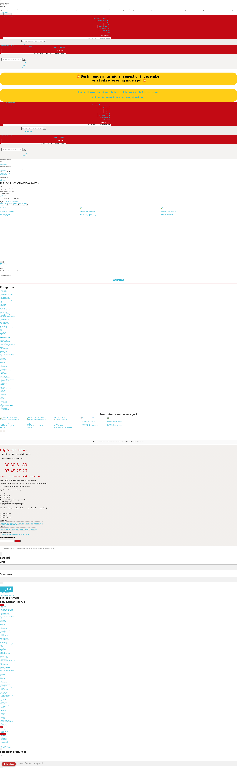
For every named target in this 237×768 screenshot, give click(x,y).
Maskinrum (2, 308)
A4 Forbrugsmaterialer (5, 325)
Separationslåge (3, 312)
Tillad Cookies (8, 14)
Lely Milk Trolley (3, 402)
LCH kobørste (3, 400)
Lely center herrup (9, 16)
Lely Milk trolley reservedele (6, 405)
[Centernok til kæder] (119, 418)
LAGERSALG (2, 427)
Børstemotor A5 (3, 352)
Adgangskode (7, 573)
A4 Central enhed (4, 322)
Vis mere (82, 213)
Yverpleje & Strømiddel (5, 377)
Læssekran (2, 393)
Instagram (8, 747)
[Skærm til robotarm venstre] (120, 208)
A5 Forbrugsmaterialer (5, 351)
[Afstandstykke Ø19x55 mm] (66, 418)
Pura (1, 311)
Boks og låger (3, 305)
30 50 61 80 (35, 476)
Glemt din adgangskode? (5, 592)
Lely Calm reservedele (5, 406)
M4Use (1, 307)
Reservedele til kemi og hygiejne (7, 300)
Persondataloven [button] (3, 12)
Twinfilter (2, 318)
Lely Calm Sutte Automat (5, 404)
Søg (44, 41)
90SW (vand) (2, 387)
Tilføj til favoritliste (9, 211)
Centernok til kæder (111, 424)
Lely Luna (2, 398)
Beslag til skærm (14, 201)
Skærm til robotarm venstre (86, 214)
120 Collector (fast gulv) (5, 388)
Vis (1, 583)
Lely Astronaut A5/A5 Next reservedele (88, 215)
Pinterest (15, 203)
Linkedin (19, 203)
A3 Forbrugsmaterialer (5, 298)
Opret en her (9, 594)
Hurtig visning (83, 211)
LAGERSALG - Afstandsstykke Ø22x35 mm (9, 425)
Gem (2, 14)
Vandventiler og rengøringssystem (7, 316)
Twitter (6, 203)
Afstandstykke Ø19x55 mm (59, 425)
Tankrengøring (3, 375)
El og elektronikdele (4, 297)
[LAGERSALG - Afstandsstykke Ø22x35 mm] (12, 418)
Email (2, 561)
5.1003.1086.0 (7, 201)
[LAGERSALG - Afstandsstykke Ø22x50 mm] (39, 418)
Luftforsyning (3, 304)
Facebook (3, 747)
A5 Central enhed (4, 348)
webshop (118, 280)
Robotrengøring (3, 376)
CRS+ (1, 301)
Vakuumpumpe (3, 315)
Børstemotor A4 (3, 326)
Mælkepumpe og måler (5, 309)
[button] (104, 20)
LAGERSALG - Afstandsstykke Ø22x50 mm (36, 425)
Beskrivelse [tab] (2, 263)
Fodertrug (2, 302)
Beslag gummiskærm (85, 424)
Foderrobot (2, 391)
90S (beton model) (4, 386)
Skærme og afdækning (5, 314)
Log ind (6, 589)
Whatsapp (24, 203)
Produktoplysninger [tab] (4, 264)
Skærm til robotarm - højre (167, 214)
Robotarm (163, 215)
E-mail (10, 203)
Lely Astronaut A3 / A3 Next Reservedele (63, 427)
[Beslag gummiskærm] (93, 418)
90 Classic (2, 384)
